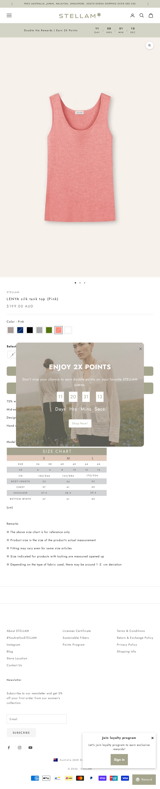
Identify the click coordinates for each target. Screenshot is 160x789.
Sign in (119, 759)
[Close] (152, 738)
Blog (10, 651)
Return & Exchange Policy (135, 638)
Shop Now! (80, 423)
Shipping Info (126, 651)
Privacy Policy (127, 644)
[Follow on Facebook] (9, 748)
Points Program (74, 644)
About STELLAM (18, 631)
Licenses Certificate (77, 631)
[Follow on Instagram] (20, 748)
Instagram (13, 644)
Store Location (17, 658)
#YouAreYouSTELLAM (22, 638)
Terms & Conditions (131, 631)
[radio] (11, 330)
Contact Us (14, 665)
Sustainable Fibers (76, 638)
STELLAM (13, 292)
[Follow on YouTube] (30, 748)
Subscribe (21, 733)
